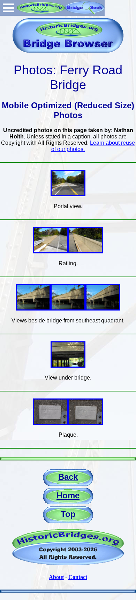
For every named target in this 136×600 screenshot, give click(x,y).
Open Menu (8, 8)
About (56, 577)
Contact (77, 577)
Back (68, 477)
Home (68, 495)
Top (68, 514)
